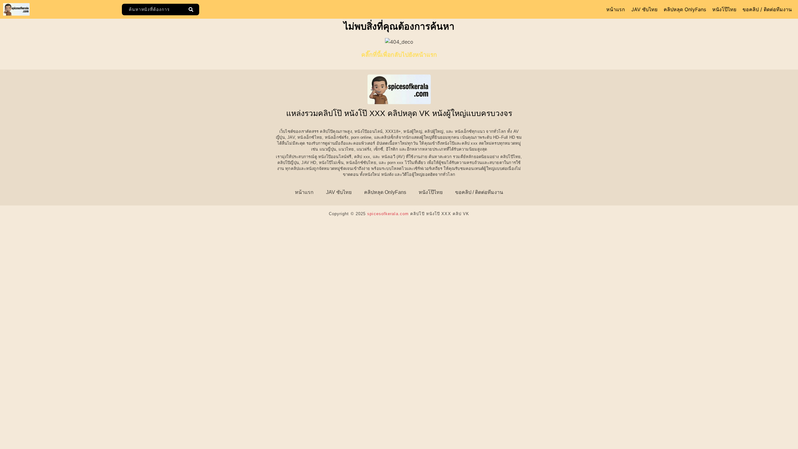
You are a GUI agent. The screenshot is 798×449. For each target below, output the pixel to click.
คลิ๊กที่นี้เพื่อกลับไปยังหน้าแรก (399, 54)
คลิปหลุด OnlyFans (685, 9)
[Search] (192, 9)
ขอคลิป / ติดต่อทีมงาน (767, 9)
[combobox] (153, 9)
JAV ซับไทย (644, 9)
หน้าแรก (615, 9)
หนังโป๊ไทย (724, 9)
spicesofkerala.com (388, 213)
